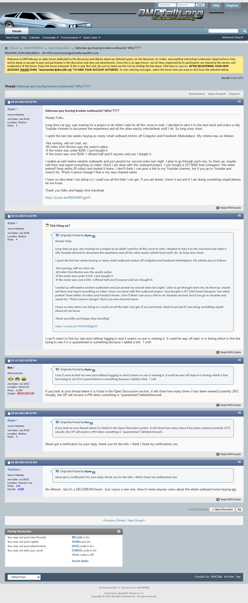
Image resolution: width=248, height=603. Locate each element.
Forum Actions (69, 37)
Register (232, 5)
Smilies (76, 541)
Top (239, 509)
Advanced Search (232, 37)
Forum (16, 31)
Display (233, 94)
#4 (239, 413)
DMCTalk (216, 576)
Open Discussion (59, 48)
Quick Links (90, 37)
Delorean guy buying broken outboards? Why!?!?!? (54, 86)
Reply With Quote (231, 208)
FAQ (24, 37)
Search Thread (216, 94)
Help (216, 5)
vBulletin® (123, 593)
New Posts (12, 37)
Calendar (34, 37)
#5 (239, 462)
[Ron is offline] (17, 378)
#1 (239, 101)
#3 (239, 360)
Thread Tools (195, 94)
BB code (77, 537)
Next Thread (136, 520)
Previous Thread (114, 520)
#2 (239, 215)
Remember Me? (172, 11)
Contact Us (202, 576)
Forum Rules (80, 561)
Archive (229, 576)
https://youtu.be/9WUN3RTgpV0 (67, 197)
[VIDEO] (77, 550)
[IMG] (75, 546)
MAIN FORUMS (33, 48)
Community (49, 37)
